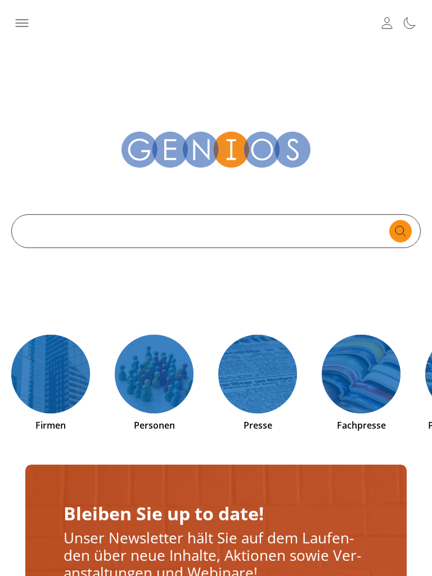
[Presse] (257, 374)
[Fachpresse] (361, 374)
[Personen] (154, 374)
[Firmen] (50, 374)
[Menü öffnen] (22, 23)
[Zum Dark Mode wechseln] (409, 23)
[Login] (387, 23)
